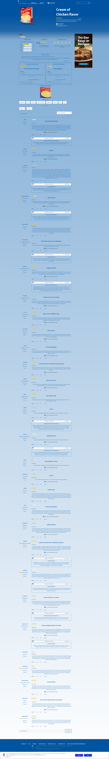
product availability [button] (41, 102)
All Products (24, 3)
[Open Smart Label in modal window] (62, 25)
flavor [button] (28, 102)
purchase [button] (33, 102)
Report (45, 134)
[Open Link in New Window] (33, 747)
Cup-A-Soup (30, 3)
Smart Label (51, 3)
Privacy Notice (51, 743)
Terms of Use (41, 743)
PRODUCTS (34, 3)
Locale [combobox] (29, 108)
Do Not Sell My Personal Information (75, 743)
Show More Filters (45, 105)
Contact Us (23, 743)
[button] (55, 43)
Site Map (34, 743)
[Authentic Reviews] (22, 37)
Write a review (79, 18)
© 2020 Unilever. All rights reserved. (43, 751)
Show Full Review (32, 76)
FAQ (29, 743)
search (89, 3)
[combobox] (65, 112)
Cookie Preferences (38, 754)
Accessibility (61, 743)
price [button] (65, 102)
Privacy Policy (12, 754)
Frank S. (22, 71)
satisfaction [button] (22, 102)
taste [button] (60, 102)
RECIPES (42, 3)
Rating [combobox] (21, 108)
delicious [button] (55, 102)
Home (20, 3)
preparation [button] (49, 102)
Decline (79, 755)
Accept (88, 755)
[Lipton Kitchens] (23, 1)
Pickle (48, 71)
